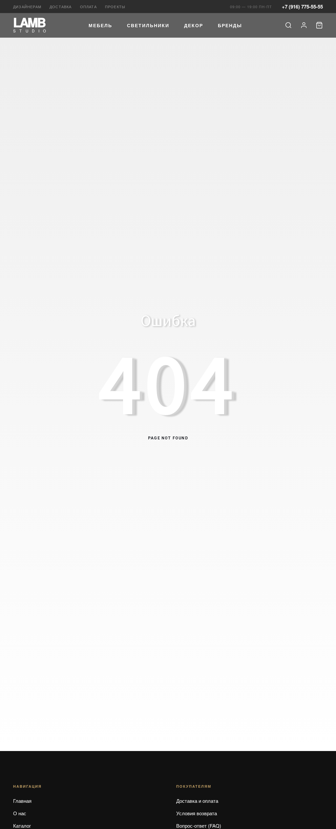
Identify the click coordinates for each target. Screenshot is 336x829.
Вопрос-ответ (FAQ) (198, 825)
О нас (19, 813)
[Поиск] (288, 25)
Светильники (148, 25)
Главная (22, 800)
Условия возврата (196, 813)
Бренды (230, 25)
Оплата (88, 6)
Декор (193, 25)
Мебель (100, 25)
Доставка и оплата (197, 800)
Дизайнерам (27, 6)
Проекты (115, 6)
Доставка (61, 6)
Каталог (22, 825)
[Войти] (303, 25)
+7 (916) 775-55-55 (302, 6)
